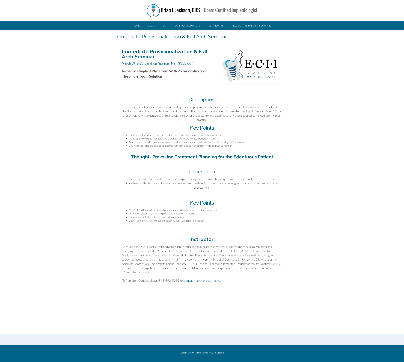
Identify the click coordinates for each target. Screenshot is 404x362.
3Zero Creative (217, 352)
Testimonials (216, 25)
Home (136, 25)
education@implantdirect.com (204, 280)
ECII (165, 25)
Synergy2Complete (187, 25)
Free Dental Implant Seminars (251, 25)
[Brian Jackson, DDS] (202, 10)
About (151, 25)
